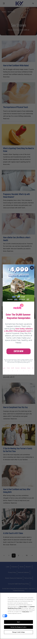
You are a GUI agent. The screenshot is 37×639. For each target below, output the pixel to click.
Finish (8, 368)
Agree (18, 622)
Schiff (12, 368)
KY (33, 368)
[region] (18, 616)
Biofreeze (23, 368)
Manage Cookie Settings (18, 632)
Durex (28, 368)
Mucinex (17, 368)
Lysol (4, 368)
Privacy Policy (23, 606)
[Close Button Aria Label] (32, 268)
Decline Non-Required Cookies (18, 627)
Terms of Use (25, 611)
